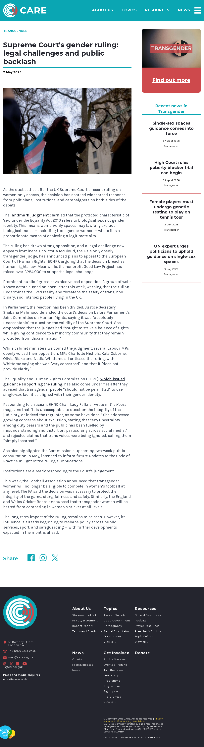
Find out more (171, 80)
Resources (157, 10)
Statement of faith (85, 615)
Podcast (140, 620)
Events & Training (115, 664)
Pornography (113, 625)
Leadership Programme (112, 678)
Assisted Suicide (115, 615)
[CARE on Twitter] (11, 663)
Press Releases (82, 664)
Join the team (113, 670)
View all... (110, 641)
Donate (142, 653)
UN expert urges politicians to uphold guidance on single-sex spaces (171, 254)
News (184, 10)
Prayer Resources (147, 625)
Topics (129, 10)
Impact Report (82, 625)
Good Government (117, 620)
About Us (102, 10)
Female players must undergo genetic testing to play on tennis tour (171, 209)
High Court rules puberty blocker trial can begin (171, 167)
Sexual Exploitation (117, 631)
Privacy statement (85, 620)
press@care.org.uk (15, 678)
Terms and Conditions (87, 631)
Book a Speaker (115, 659)
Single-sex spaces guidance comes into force (171, 128)
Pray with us (112, 686)
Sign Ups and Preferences (113, 694)
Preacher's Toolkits (148, 631)
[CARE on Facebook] (17, 663)
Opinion (77, 659)
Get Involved (117, 653)
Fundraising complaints (131, 721)
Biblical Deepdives (148, 615)
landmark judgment (30, 215)
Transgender (112, 636)
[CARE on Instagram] (4, 663)
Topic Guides (144, 636)
